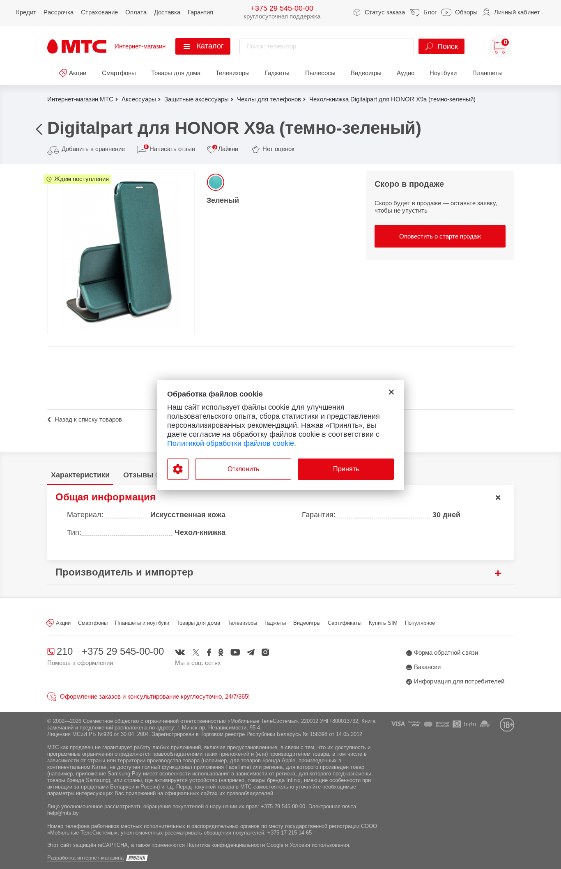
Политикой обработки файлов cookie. (231, 443)
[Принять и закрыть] (391, 392)
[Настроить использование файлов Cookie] (178, 469)
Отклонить (243, 468)
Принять (346, 468)
